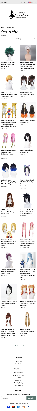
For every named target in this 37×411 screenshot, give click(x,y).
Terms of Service (18, 385)
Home (2, 27)
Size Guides (18, 364)
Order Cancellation (18, 375)
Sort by (3, 35)
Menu (5, 2)
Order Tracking (18, 373)
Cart (24, 2)
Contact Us (19, 361)
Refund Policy (18, 378)
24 (24, 346)
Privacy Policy (18, 380)
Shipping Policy (18, 383)
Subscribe (31, 398)
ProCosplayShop (23, 403)
